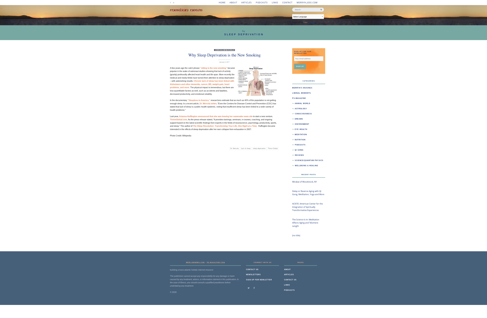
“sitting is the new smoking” (213, 68)
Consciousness (303, 114)
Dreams (299, 119)
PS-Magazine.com (216, 262)
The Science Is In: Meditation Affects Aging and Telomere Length (305, 222)
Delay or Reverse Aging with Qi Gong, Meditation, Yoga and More (308, 193)
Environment (302, 124)
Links (275, 2)
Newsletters (253, 275)
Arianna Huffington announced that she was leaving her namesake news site (216, 116)
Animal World (302, 103)
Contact (287, 2)
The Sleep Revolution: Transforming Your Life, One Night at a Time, (225, 126)
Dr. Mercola (234, 148)
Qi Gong (299, 150)
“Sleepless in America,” (199, 100)
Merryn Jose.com (307, 2)
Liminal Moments (301, 93)
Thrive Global (273, 148)
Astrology (301, 109)
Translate (312, 22)
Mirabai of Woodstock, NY (304, 181)
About (233, 2)
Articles (246, 2)
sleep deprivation (259, 148)
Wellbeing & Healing (224, 50)
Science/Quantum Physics (309, 160)
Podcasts (262, 2)
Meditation (301, 134)
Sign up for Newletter (259, 280)
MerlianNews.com (195, 262)
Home (222, 2)
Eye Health (301, 129)
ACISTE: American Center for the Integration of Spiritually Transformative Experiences (307, 207)
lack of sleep (245, 148)
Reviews (299, 155)
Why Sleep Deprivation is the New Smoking (224, 55)
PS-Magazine (299, 98)
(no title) (296, 235)
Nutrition (300, 140)
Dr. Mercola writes (208, 103)
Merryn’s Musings (302, 88)
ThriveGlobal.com (178, 119)
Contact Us (252, 269)
